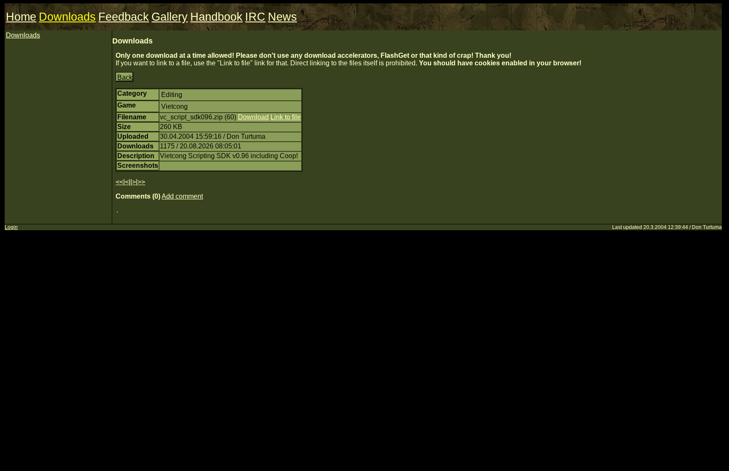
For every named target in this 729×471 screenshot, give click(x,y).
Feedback (123, 17)
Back (124, 77)
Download (253, 117)
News (282, 17)
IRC (255, 17)
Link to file (285, 117)
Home (21, 17)
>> (141, 182)
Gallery (169, 17)
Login (11, 227)
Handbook (216, 17)
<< (119, 182)
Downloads (67, 17)
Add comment (182, 196)
